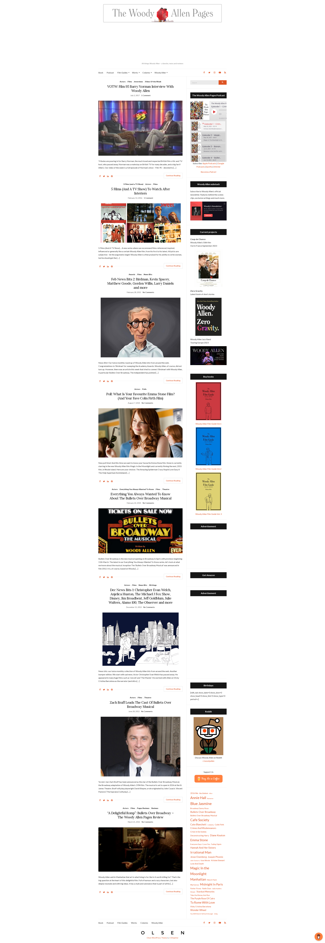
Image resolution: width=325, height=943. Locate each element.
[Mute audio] (222, 114)
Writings (153, 585)
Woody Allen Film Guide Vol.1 (208, 424)
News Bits (148, 274)
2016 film (194, 793)
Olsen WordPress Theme (157, 938)
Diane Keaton (217, 835)
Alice (210, 793)
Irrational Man (200, 852)
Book (100, 72)
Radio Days (206, 888)
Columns (146, 72)
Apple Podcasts (209, 163)
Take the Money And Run (200, 895)
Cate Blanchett (198, 824)
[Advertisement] (162, 42)
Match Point (212, 880)
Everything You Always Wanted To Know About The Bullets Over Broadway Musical (140, 496)
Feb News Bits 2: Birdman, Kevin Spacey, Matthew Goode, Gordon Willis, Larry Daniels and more (140, 283)
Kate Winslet (205, 860)
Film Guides (122, 72)
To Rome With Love (202, 902)
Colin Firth (219, 824)
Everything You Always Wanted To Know (137, 489)
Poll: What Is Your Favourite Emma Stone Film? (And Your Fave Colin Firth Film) (140, 396)
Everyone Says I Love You (200, 844)
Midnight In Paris (211, 884)
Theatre (165, 489)
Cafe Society (199, 820)
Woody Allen (160, 72)
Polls (144, 389)
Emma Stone (199, 840)
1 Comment (146, 95)
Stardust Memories (205, 891)
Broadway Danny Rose (199, 808)
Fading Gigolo (216, 844)
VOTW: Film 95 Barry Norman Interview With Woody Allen (140, 88)
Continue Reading (173, 176)
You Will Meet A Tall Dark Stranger (201, 914)
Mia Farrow (194, 885)
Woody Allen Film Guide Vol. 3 (208, 514)
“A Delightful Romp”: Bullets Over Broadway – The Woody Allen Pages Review (140, 815)
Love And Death (197, 864)
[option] (208, 126)
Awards (132, 274)
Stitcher (217, 166)
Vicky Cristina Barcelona (200, 906)
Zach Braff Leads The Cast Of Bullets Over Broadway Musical (140, 704)
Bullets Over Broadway (203, 811)
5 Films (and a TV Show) (133, 184)
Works (135, 72)
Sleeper (193, 892)
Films (130, 81)
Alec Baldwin (203, 793)
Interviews (138, 81)
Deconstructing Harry (199, 835)
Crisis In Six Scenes (198, 831)
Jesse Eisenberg (198, 856)
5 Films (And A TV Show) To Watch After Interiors (140, 191)
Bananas (210, 798)
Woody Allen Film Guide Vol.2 (208, 469)
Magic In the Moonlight (199, 871)
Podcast (110, 72)
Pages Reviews (143, 808)
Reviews (154, 808)
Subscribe (224, 118)
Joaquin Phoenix (215, 857)
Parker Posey (195, 888)
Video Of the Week (153, 81)
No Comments (148, 292)
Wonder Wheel (198, 910)
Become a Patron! (208, 172)
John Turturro (195, 860)
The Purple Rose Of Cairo (202, 898)
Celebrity (210, 825)
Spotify (209, 166)
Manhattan (198, 879)
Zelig (215, 914)
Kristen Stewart (218, 860)
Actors (123, 81)
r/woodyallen (208, 761)
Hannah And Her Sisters (203, 847)
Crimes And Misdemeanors (203, 828)
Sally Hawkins (217, 889)
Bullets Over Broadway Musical (203, 815)
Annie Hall (198, 798)
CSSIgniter (174, 938)
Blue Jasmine (201, 803)
